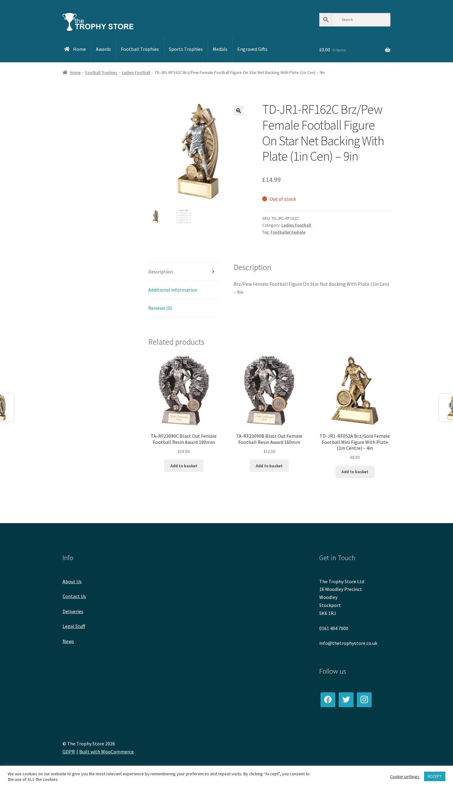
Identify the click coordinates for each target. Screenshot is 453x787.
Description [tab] (160, 271)
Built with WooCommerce (106, 751)
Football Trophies (101, 72)
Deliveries (73, 611)
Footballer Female (288, 232)
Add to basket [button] (183, 466)
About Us (72, 581)
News (68, 641)
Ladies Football (136, 72)
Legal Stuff (74, 626)
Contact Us (74, 596)
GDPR (69, 751)
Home (75, 72)
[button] (238, 111)
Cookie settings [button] (404, 776)
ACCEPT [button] (435, 776)
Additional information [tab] (172, 290)
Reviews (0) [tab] (160, 308)
